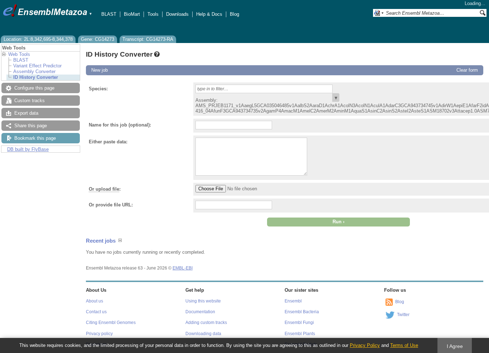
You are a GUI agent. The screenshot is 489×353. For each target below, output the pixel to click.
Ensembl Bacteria (302, 312)
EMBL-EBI (183, 268)
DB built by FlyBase (28, 149)
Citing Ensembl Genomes (111, 322)
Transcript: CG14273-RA (147, 39)
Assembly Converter (34, 71)
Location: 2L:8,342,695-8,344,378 (38, 39)
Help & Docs (209, 14)
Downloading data (203, 333)
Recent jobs (101, 241)
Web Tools (19, 54)
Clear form (467, 70)
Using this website (203, 301)
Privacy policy (99, 333)
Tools (153, 14)
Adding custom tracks (206, 322)
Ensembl (293, 301)
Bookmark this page (35, 138)
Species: (98, 88)
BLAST (108, 14)
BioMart (132, 14)
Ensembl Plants (300, 333)
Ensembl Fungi (299, 322)
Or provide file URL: (111, 204)
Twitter (403, 315)
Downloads (177, 14)
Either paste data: (108, 141)
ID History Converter (35, 77)
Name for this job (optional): (120, 125)
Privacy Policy (365, 345)
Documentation (200, 312)
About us (94, 301)
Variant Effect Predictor (37, 65)
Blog (234, 14)
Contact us (96, 312)
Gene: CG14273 (97, 39)
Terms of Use (404, 345)
